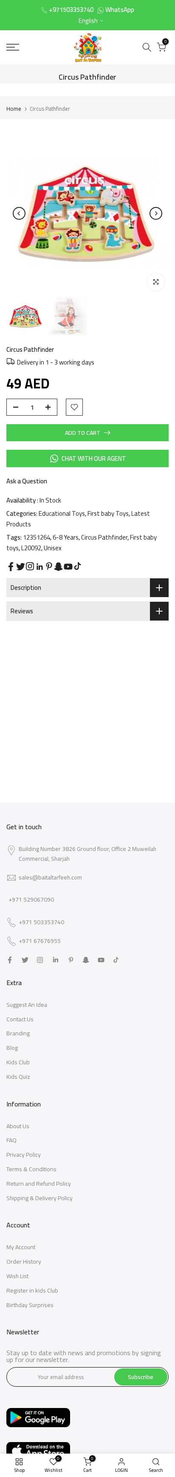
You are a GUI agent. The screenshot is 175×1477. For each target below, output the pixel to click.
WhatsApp (119, 9)
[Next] (156, 213)
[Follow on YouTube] (68, 566)
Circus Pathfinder (104, 537)
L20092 (31, 548)
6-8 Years (66, 537)
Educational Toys (62, 513)
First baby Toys (108, 513)
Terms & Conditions (31, 1169)
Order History (23, 1261)
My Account (20, 1247)
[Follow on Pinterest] (49, 566)
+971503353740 (71, 9)
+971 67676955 (40, 941)
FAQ (11, 1140)
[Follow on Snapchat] (58, 566)
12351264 (36, 537)
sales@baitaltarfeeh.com (50, 877)
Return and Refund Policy (38, 1183)
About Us (17, 1126)
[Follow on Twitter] (20, 566)
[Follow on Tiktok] (77, 566)
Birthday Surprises (30, 1304)
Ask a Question (26, 481)
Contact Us (20, 1019)
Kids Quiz (18, 1076)
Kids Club (18, 1062)
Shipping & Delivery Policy (39, 1198)
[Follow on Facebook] (10, 566)
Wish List (17, 1276)
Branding (18, 1033)
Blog (12, 1047)
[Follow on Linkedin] (39, 567)
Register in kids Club (32, 1290)
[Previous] (19, 213)
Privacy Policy (23, 1154)
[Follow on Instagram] (30, 566)
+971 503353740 (41, 922)
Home (13, 108)
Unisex (53, 548)
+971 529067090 (31, 899)
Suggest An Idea (26, 1004)
